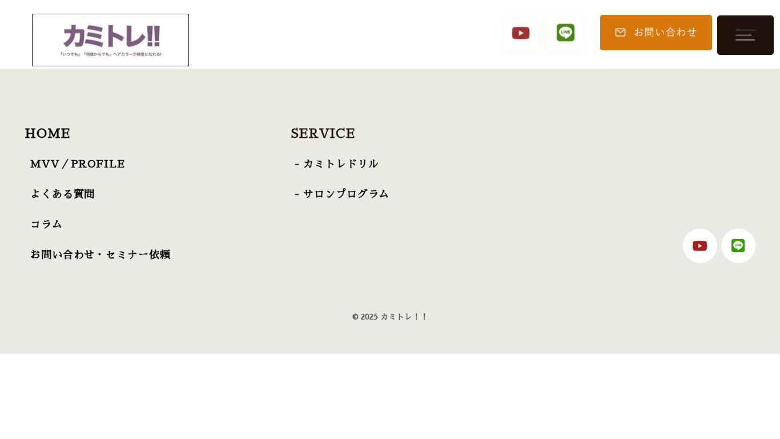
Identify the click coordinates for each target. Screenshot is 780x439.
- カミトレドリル (337, 164)
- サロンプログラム (342, 194)
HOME (47, 133)
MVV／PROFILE (77, 164)
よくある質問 (62, 194)
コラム (46, 225)
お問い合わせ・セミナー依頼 (100, 255)
